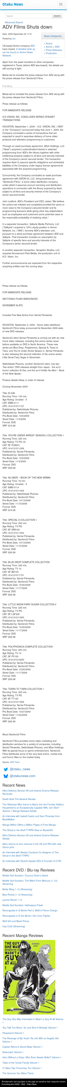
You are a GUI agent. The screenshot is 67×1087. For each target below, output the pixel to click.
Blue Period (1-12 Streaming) (17, 894)
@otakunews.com (22, 775)
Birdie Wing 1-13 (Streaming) (17, 889)
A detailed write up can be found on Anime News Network (18, 52)
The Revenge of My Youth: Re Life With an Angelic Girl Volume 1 (30, 1040)
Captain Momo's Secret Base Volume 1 (22, 1046)
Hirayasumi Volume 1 (13, 1033)
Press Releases (54, 50)
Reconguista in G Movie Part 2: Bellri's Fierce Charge (29, 910)
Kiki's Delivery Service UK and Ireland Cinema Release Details (30, 837)
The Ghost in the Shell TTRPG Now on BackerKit (27, 830)
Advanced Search (14, 22)
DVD (57, 46)
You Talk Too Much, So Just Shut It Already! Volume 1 (30, 1027)
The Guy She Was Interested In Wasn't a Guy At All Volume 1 (32, 1020)
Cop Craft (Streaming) (13, 926)
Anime (49, 43)
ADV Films (15, 762)
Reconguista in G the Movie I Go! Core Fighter (26, 915)
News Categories (52, 36)
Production (51, 53)
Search (57, 15)
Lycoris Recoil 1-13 (12, 899)
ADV (32, 45)
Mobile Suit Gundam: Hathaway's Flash (22, 905)
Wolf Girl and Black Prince (15, 921)
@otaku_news (20, 768)
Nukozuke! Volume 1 (13, 1052)
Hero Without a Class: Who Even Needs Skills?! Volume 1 (31, 1057)
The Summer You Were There (18, 1073)
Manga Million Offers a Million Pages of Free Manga (29, 824)
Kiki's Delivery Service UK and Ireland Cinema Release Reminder (30, 792)
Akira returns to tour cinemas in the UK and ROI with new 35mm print (31, 845)
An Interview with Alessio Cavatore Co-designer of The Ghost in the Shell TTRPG (30, 854)
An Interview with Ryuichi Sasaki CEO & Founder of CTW (31, 861)
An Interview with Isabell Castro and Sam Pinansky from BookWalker (31, 817)
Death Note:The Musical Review (18, 799)
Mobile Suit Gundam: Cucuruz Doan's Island (25, 875)
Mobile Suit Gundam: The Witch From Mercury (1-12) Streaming (29, 882)
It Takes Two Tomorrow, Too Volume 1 (22, 1068)
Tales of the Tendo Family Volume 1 (20, 1062)
